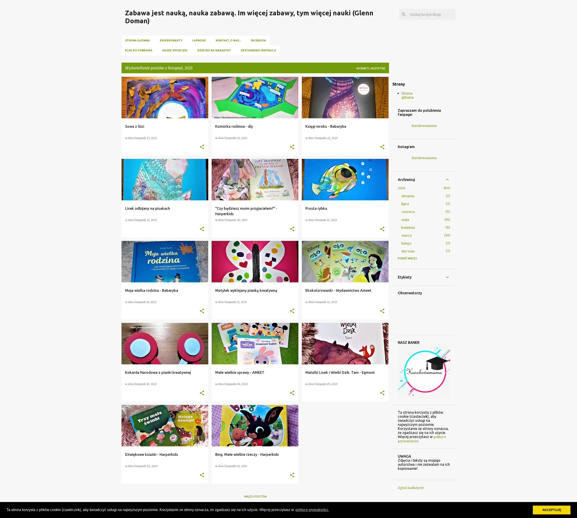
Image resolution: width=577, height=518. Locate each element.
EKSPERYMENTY (171, 40)
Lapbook (199, 40)
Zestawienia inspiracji (258, 50)
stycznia (407, 251)
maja (405, 220)
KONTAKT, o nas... (228, 40)
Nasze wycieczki (175, 50)
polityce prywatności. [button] (312, 510)
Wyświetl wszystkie (370, 68)
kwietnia (408, 228)
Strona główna (137, 40)
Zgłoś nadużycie (411, 488)
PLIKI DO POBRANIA (138, 50)
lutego (406, 243)
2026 (401, 188)
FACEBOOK (258, 40)
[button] (202, 147)
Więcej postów (255, 496)
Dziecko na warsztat (214, 50)
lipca (405, 204)
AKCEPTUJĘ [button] (551, 510)
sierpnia (407, 196)
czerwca (408, 212)
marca (406, 235)
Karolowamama (424, 126)
